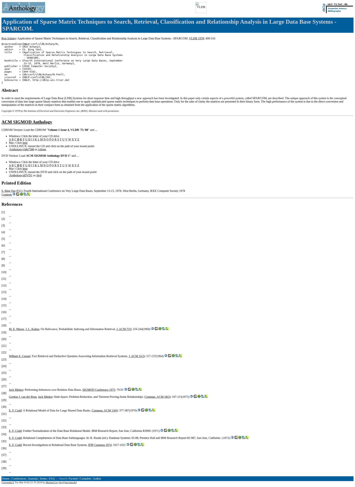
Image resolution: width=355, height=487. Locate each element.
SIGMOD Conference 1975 (98, 389)
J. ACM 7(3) (123, 329)
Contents (6, 194)
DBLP (27, 44)
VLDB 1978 (196, 38)
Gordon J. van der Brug (23, 396)
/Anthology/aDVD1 (20, 175)
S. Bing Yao (8, 190)
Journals (33, 478)
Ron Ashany (8, 38)
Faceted (73, 478)
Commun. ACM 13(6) (105, 410)
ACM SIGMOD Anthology (26, 122)
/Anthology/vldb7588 (21, 149)
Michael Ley (52, 482)
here (25, 142)
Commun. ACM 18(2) (157, 396)
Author (97, 478)
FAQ (52, 478)
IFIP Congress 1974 (99, 444)
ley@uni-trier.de (68, 482)
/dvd (38, 175)
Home (5, 478)
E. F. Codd (15, 410)
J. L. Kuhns (32, 329)
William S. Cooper (20, 356)
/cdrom (42, 149)
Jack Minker (16, 389)
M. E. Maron (16, 329)
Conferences (18, 478)
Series (43, 478)
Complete (85, 478)
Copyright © (7, 482)
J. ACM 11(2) (137, 356)
